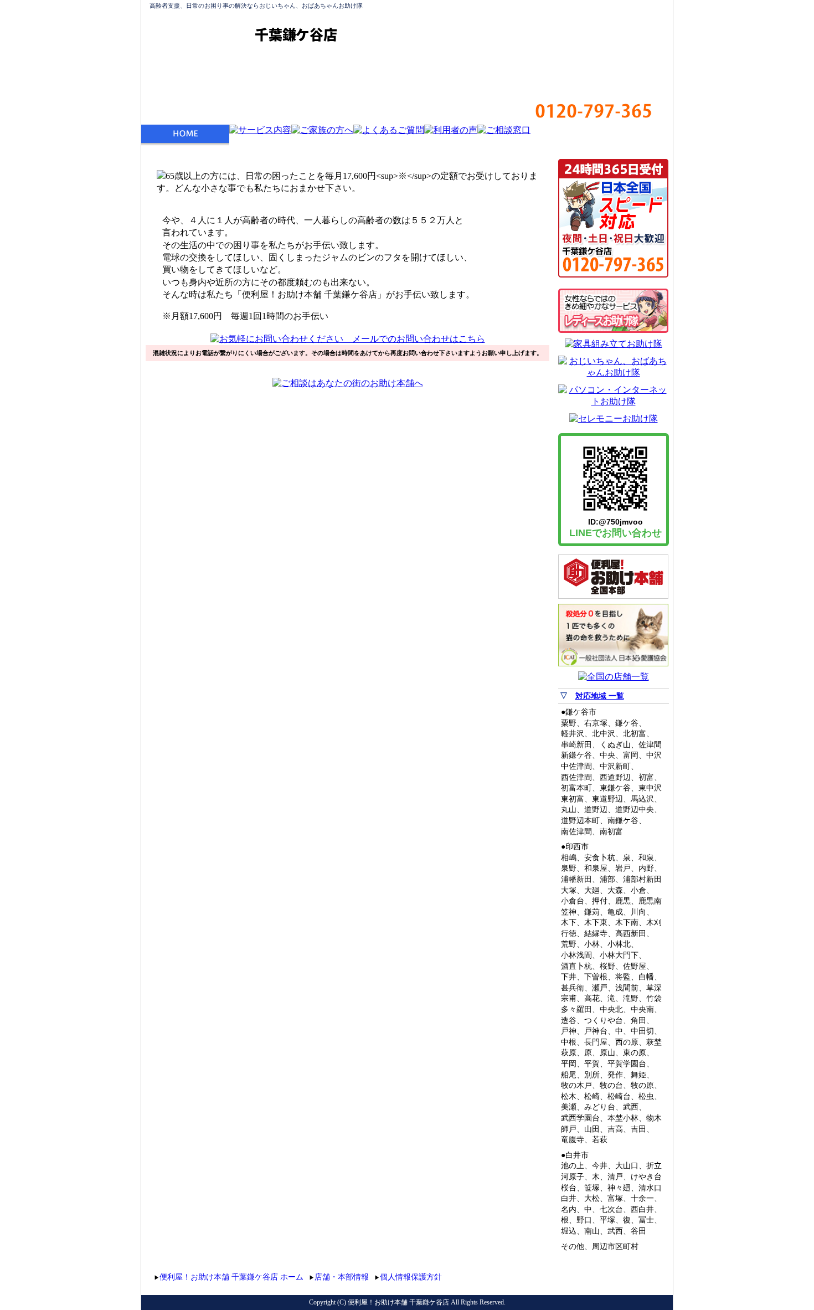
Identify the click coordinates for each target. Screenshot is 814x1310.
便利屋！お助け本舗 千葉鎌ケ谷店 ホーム (231, 1277)
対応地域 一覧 (599, 696)
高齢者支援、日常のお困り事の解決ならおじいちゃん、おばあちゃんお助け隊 (256, 5)
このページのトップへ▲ (616, 1275)
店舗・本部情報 (342, 1277)
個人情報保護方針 (411, 1277)
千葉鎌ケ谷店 (296, 35)
